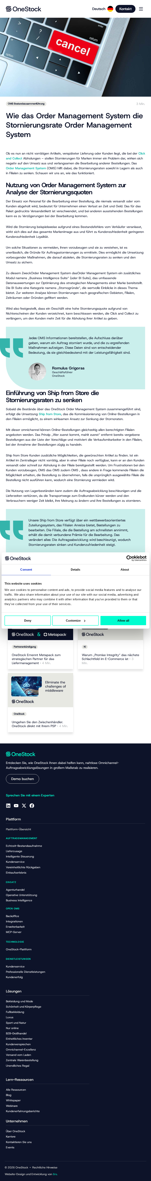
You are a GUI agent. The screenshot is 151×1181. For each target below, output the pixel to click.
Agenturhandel (15, 889)
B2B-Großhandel (16, 1033)
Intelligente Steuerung (20, 856)
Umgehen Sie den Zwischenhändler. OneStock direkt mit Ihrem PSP (40, 724)
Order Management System (26, 168)
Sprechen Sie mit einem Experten (30, 795)
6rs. (55, 1174)
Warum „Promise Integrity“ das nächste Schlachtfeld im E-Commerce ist (110, 659)
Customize (73, 620)
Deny (27, 620)
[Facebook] (31, 805)
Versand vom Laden (18, 1055)
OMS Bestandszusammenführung (26, 103)
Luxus (9, 1017)
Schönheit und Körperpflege (23, 1006)
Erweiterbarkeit (15, 926)
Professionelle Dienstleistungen (25, 972)
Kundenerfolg (14, 977)
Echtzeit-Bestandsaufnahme (24, 846)
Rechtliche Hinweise (44, 1167)
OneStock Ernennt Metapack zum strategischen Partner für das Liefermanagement (36, 659)
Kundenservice (15, 862)
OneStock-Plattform (19, 949)
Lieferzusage (14, 851)
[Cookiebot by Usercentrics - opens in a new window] (129, 558)
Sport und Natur (16, 1023)
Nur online (12, 1028)
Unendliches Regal (17, 1065)
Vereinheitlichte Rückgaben (23, 867)
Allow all (123, 620)
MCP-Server (13, 932)
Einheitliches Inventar (19, 1038)
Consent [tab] (26, 569)
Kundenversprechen (18, 1044)
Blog (8, 1095)
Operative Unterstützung (21, 895)
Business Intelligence (19, 900)
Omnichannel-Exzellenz (21, 1049)
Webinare (12, 1106)
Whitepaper (13, 1100)
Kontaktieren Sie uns (19, 1142)
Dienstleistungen (18, 959)
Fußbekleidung (15, 1012)
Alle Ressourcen (16, 1089)
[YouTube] (16, 805)
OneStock (19, 713)
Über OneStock (15, 1131)
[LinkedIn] (8, 805)
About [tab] (125, 569)
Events (10, 1147)
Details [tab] (75, 569)
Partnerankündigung (25, 646)
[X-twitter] (24, 805)
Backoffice (12, 916)
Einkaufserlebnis (16, 872)
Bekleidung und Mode (19, 1001)
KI (85, 646)
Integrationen (14, 921)
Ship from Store (50, 414)
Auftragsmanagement (22, 838)
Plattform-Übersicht (18, 829)
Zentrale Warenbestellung (22, 1060)
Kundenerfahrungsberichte (23, 1111)
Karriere (11, 1136)
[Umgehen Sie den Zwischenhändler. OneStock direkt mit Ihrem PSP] (40, 690)
